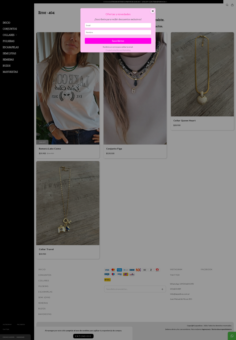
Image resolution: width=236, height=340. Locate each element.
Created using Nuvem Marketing (118, 50)
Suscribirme (118, 40)
